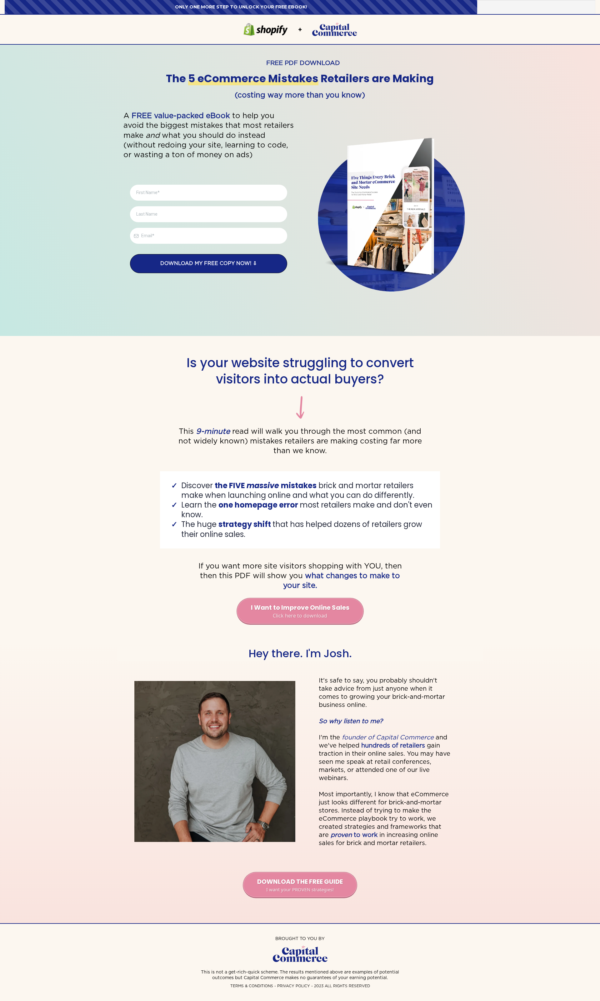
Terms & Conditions (251, 985)
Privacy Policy (294, 985)
